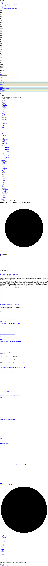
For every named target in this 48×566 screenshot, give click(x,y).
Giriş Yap (1, 563)
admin (0, 254)
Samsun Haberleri (2, 65)
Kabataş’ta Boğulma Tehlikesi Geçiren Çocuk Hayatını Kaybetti (7, 275)
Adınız (11, 360)
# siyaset (9, 304)
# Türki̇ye (19, 304)
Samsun (1, 321)
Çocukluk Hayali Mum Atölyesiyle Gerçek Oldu (7, 334)
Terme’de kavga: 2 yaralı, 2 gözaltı (5, 443)
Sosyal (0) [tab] (3, 95)
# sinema (7, 304)
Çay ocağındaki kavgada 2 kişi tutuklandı (6, 484)
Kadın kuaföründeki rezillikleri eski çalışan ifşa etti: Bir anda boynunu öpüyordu (9, 274)
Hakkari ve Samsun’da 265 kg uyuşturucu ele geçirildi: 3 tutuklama (10, 341)
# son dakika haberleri (13, 304)
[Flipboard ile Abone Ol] (1, 256)
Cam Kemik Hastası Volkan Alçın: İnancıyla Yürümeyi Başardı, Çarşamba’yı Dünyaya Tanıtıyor (15, 464)
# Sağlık (5, 304)
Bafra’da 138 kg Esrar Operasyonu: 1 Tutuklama (7, 352)
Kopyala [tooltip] (8, 270)
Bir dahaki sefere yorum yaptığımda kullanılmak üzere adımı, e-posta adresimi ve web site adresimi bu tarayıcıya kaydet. (14, 362)
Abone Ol (1, 74)
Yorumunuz (16, 359)
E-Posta (11, 361)
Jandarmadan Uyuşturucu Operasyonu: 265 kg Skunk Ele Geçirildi (10, 337)
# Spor (16, 304)
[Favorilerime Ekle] (0, 311)
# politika (3, 304)
